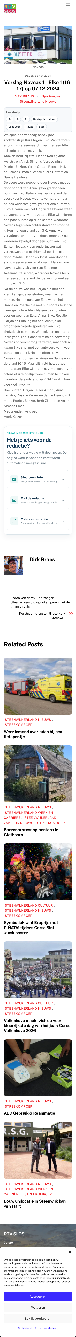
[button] (70, 1252)
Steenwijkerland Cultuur (29, 905)
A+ (26, 119)
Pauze (29, 126)
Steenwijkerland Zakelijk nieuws (30, 820)
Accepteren (38, 1296)
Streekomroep (18, 725)
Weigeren (38, 1307)
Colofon (9, 1242)
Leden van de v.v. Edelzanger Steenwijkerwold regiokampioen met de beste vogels (40, 602)
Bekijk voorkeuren (38, 1318)
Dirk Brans (24, 96)
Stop (42, 126)
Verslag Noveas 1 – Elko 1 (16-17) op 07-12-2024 (38, 85)
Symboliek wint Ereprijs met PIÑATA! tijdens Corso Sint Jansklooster (31, 927)
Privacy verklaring (45, 1328)
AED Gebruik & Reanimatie (29, 1113)
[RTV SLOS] (10, 12)
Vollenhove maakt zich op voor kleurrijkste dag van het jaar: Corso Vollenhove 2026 (37, 1025)
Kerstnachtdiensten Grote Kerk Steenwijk (42, 615)
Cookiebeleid (25, 1328)
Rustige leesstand (44, 119)
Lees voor (14, 126)
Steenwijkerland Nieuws (38, 101)
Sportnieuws (51, 96)
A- (9, 119)
